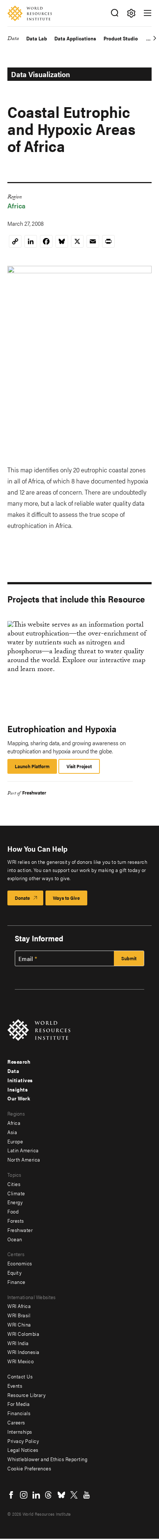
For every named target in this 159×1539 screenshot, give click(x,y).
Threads (49, 1495)
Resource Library (26, 1394)
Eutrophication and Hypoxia (61, 728)
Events (14, 1385)
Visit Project (79, 766)
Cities (13, 1184)
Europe (15, 1141)
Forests (15, 1220)
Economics (19, 1263)
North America (23, 1159)
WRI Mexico (20, 1361)
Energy (15, 1202)
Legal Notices (22, 1449)
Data (13, 39)
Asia (12, 1132)
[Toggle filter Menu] (131, 13)
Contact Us (20, 1376)
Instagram (23, 1495)
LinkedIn (36, 1495)
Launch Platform (36, 768)
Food (12, 1211)
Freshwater (34, 792)
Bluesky (61, 1495)
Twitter (74, 1495)
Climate (16, 1193)
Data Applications (75, 38)
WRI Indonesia (23, 1351)
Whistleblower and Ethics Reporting (47, 1459)
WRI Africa (19, 1306)
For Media (18, 1403)
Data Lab (36, 38)
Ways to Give (66, 897)
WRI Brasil (18, 1315)
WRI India (18, 1343)
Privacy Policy (23, 1440)
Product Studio (121, 38)
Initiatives (20, 1080)
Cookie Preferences (29, 1468)
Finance (16, 1281)
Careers (16, 1422)
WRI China (19, 1324)
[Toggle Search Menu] (114, 13)
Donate (22, 897)
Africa (16, 205)
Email (25, 959)
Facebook (11, 1495)
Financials (18, 1413)
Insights (17, 1089)
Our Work (18, 1098)
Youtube (86, 1495)
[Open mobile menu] (147, 13)
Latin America (23, 1150)
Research (18, 1061)
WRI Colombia (23, 1333)
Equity (14, 1272)
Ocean (14, 1239)
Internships (19, 1431)
